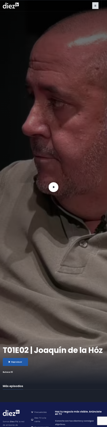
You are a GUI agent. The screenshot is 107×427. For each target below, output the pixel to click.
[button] (95, 5)
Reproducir (16, 362)
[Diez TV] (11, 5)
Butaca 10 (8, 372)
